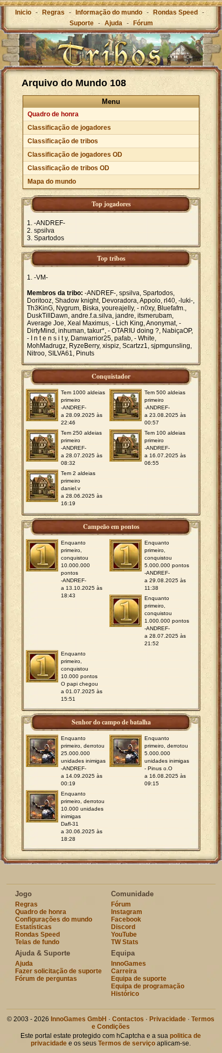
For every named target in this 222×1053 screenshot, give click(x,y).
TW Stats (124, 942)
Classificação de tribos (62, 141)
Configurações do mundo (53, 919)
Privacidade (167, 1019)
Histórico (125, 994)
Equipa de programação (147, 986)
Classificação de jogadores (69, 127)
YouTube (124, 934)
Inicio (23, 12)
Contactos (128, 1019)
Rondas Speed (175, 12)
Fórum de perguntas (46, 978)
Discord (123, 927)
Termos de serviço (126, 1043)
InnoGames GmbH (79, 1019)
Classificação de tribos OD (68, 168)
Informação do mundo (108, 12)
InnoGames (128, 963)
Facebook (126, 919)
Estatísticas (33, 927)
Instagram (126, 912)
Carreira (124, 971)
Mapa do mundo (51, 181)
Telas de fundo (37, 942)
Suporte (82, 23)
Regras (53, 12)
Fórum (143, 23)
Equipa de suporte (138, 978)
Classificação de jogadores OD (74, 154)
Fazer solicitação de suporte (58, 971)
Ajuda (113, 23)
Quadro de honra (53, 114)
